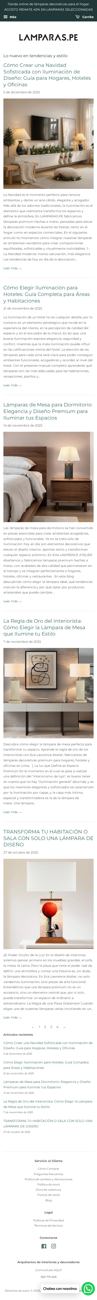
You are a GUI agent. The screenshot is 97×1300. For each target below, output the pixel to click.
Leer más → (12, 268)
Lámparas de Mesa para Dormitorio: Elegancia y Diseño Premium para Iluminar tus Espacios (47, 411)
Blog (48, 1200)
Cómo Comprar (48, 1168)
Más (12, 17)
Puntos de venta (48, 1195)
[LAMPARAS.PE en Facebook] (43, 1247)
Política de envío (48, 1184)
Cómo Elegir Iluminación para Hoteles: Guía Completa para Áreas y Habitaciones (46, 294)
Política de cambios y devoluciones (48, 1179)
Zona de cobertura (48, 1189)
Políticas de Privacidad (48, 1220)
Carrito (87, 17)
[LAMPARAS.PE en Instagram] (53, 1247)
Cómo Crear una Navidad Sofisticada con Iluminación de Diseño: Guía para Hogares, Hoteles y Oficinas (47, 75)
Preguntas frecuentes (48, 1174)
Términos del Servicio (48, 1225)
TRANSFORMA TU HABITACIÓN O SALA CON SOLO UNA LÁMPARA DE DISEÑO (48, 838)
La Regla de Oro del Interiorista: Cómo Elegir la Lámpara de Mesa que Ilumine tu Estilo (44, 627)
